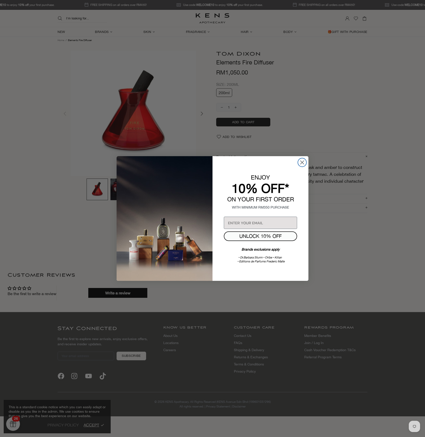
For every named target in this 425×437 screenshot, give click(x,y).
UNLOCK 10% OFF (260, 236)
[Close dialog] (302, 162)
